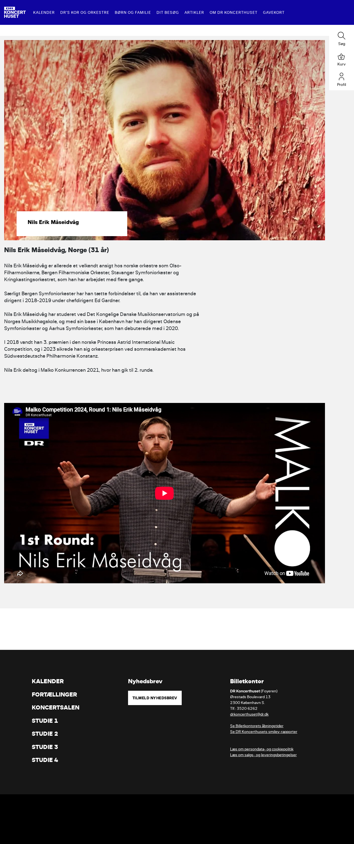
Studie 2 (45, 733)
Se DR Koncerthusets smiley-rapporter (263, 731)
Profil (341, 84)
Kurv (341, 64)
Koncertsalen (55, 707)
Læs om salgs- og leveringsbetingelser (263, 755)
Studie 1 (45, 720)
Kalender (44, 12)
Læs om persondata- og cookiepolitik (261, 749)
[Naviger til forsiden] (15, 12)
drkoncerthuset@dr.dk (249, 714)
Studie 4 (45, 760)
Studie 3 (45, 747)
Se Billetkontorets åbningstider (256, 726)
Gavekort (274, 12)
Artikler (194, 12)
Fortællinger (54, 694)
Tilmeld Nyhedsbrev (154, 697)
